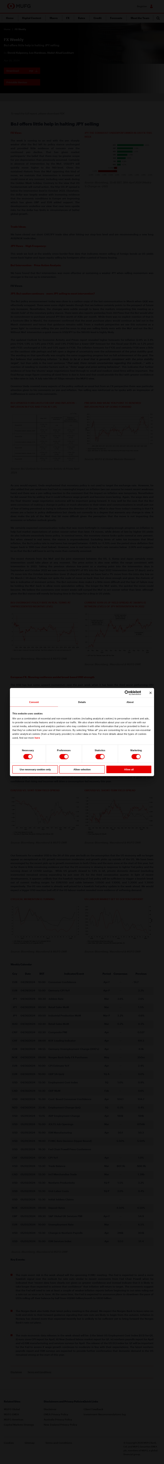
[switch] (64, 756)
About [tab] (130, 702)
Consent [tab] (34, 702)
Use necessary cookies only (35, 769)
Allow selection (82, 769)
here (37, 737)
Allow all (129, 769)
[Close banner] (150, 693)
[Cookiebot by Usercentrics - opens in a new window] (129, 692)
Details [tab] (82, 702)
